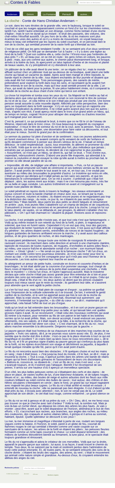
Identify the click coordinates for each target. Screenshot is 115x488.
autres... (84, 14)
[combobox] (95, 2)
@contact (26, 473)
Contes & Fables (24, 2)
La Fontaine (49, 14)
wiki (76, 21)
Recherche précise (12, 467)
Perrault (66, 14)
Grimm (30, 14)
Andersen (12, 14)
